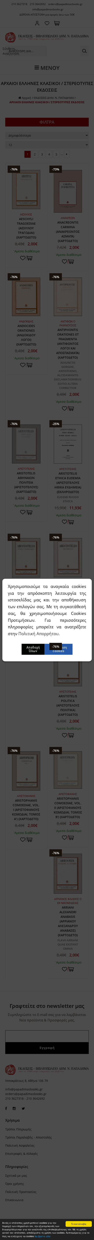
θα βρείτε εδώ (42, 1236)
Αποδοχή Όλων (33, 649)
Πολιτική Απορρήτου (38, 633)
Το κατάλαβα (78, 1224)
